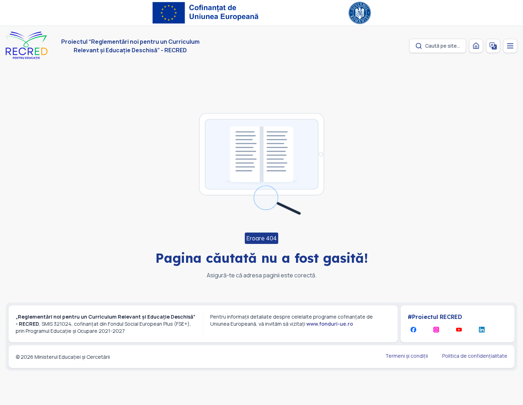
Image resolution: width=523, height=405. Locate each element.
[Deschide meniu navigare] (510, 46)
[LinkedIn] (481, 329)
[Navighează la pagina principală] (476, 46)
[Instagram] (436, 329)
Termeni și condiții (406, 355)
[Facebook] (413, 329)
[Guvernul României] (359, 12)
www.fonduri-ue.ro (329, 323)
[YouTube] (459, 329)
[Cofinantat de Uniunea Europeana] (207, 12)
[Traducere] (493, 46)
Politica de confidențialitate (474, 355)
